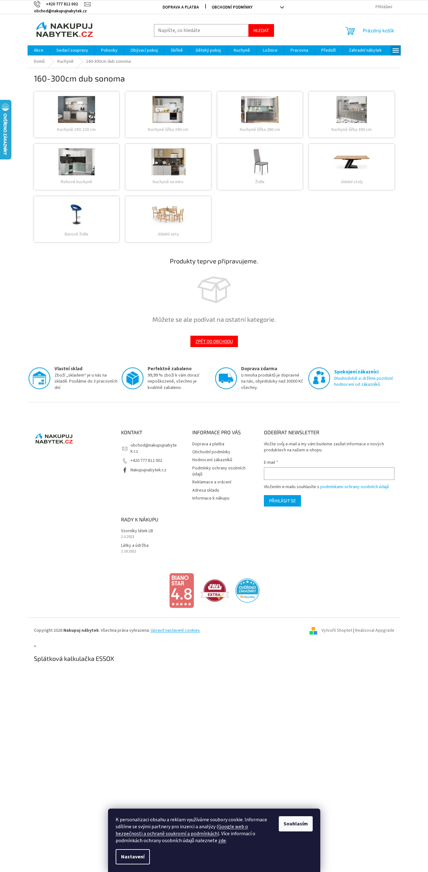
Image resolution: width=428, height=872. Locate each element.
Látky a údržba (135, 546)
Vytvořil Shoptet (337, 630)
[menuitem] (39, 50)
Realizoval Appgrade (374, 630)
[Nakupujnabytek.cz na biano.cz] (181, 590)
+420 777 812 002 (146, 460)
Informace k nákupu (210, 498)
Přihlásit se (282, 500)
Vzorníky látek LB (137, 531)
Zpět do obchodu (214, 341)
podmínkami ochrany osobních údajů (354, 487)
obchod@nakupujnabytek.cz (154, 448)
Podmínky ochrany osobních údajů (219, 471)
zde (222, 840)
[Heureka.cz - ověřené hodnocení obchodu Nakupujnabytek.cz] (247, 590)
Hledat (261, 30)
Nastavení (132, 856)
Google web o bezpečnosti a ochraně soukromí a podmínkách (182, 830)
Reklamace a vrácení (211, 482)
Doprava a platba (181, 7)
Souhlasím (296, 823)
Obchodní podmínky (232, 7)
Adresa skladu (205, 490)
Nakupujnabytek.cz (148, 470)
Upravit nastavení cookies (175, 630)
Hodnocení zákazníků (212, 460)
